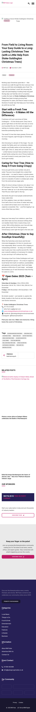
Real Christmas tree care (9, 342)
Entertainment (6, 623)
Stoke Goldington (21, 342)
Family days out (17, 335)
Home (4, 75)
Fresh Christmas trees (8, 338)
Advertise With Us (7, 651)
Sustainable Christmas (8, 345)
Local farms (6, 340)
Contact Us (5, 654)
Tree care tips (20, 345)
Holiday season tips (21, 338)
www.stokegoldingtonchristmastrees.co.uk (18, 311)
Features (6, 20)
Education (5, 627)
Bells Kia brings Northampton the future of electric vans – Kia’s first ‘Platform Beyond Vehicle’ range (16, 476)
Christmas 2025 (28, 333)
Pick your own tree (15, 340)
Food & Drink (6, 620)
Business (5, 636)
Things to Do (6, 617)
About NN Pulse (7, 648)
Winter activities (7, 347)
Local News (5, 614)
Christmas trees (7, 335)
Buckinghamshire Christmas (15, 333)
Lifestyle (4, 633)
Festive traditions (27, 335)
